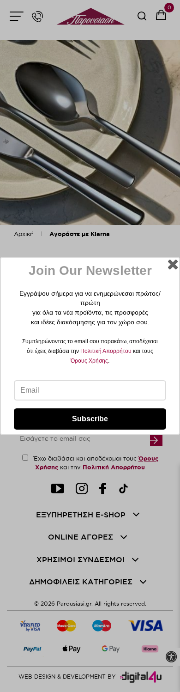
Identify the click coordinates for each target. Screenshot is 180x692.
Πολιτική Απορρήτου (106, 351)
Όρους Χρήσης (89, 361)
